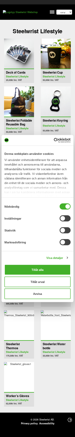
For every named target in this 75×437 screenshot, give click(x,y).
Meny (52, 12)
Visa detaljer (54, 257)
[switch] (65, 218)
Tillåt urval (38, 281)
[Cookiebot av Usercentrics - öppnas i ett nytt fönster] (54, 140)
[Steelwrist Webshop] (22, 12)
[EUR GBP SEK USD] (64, 12)
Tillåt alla (37, 269)
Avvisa (37, 293)
